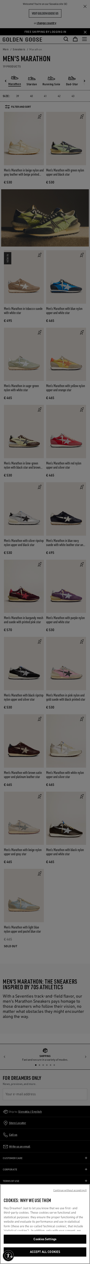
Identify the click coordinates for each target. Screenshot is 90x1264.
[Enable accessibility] (8, 1255)
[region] (45, 1224)
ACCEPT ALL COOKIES (45, 1252)
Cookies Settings (44, 1239)
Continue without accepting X (70, 1190)
